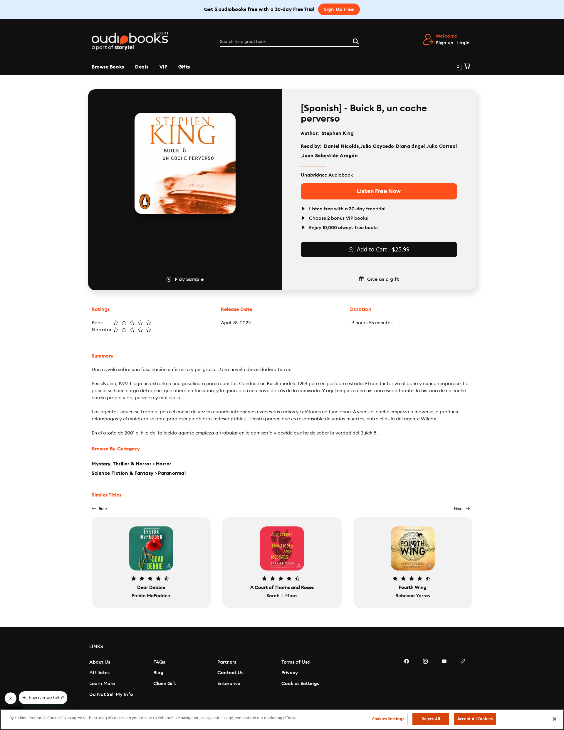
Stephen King (338, 133)
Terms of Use (295, 662)
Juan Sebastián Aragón (330, 155)
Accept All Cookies (475, 718)
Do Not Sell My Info (111, 694)
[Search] (355, 40)
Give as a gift (383, 279)
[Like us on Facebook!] (406, 679)
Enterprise (228, 683)
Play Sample (189, 279)
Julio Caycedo (377, 146)
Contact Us (230, 672)
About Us (99, 662)
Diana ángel (410, 146)
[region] (282, 719)
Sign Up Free (339, 9)
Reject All (431, 718)
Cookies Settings (300, 683)
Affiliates (99, 672)
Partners (226, 662)
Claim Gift (164, 683)
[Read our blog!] (463, 679)
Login (463, 43)
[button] (100, 508)
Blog (158, 672)
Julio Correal (442, 146)
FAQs (159, 662)
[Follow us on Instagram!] (425, 679)
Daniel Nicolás (341, 146)
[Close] (554, 718)
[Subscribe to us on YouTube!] (444, 679)
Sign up (445, 43)
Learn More (102, 683)
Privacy (289, 672)
